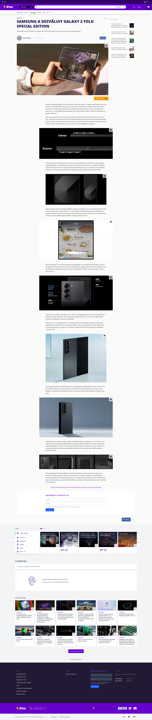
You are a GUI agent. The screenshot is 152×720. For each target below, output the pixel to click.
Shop (134, 7)
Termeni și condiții (64, 717)
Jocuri (43, 12)
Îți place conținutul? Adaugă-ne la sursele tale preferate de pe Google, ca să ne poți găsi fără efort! (76, 487)
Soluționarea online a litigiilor (23, 682)
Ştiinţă (39, 12)
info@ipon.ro (129, 678)
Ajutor (117, 671)
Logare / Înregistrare (71, 674)
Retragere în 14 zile (21, 680)
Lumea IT (26, 12)
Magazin (139, 7)
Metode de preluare (21, 691)
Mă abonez (50, 509)
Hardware (19, 612)
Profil (68, 671)
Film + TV (49, 12)
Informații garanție (21, 674)
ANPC (17, 685)
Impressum (54, 717)
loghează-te (21, 566)
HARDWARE (19, 18)
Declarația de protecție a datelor (73, 506)
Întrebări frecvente (21, 677)
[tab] (41, 528)
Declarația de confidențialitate (24, 688)
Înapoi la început (75, 659)
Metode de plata (20, 694)
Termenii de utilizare (59, 506)
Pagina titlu (19, 12)
